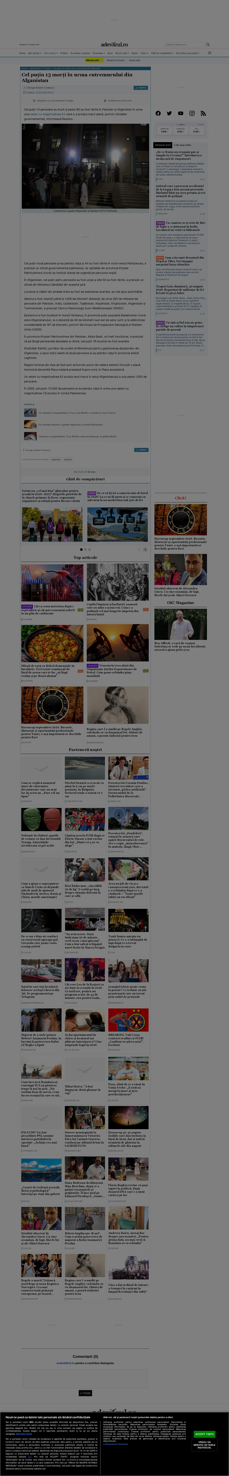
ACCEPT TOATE (204, 1434)
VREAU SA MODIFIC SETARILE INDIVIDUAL (204, 1445)
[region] (114, 1444)
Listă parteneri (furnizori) (115, 1444)
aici (29, 1456)
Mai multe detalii (24, 1434)
